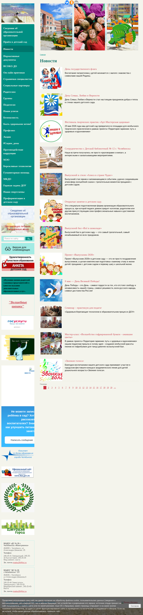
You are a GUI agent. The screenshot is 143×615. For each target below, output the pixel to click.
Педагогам (9, 104)
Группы (7, 98)
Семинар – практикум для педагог (83, 307)
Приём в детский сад (15, 42)
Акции (7, 137)
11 (80, 388)
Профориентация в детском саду (14, 200)
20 (111, 388)
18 (104, 388)
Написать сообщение (22, 440)
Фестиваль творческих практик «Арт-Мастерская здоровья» (97, 122)
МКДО (7, 179)
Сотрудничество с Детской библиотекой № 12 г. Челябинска (97, 148)
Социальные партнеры (16, 85)
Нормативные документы (11, 57)
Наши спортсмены (13, 192)
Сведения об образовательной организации (13, 31)
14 (90, 388)
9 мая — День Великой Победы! (82, 281)
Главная (43, 54)
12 (83, 388)
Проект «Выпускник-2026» (79, 254)
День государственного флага (81, 69)
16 (97, 388)
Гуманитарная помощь (16, 172)
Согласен (135, 606)
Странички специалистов (17, 79)
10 (76, 388)
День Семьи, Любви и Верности (82, 95)
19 (108, 388)
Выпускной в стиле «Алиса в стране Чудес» (89, 175)
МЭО (6, 159)
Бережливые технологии (17, 166)
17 (101, 388)
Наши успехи (10, 111)
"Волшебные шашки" (18, 304)
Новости (8, 49)
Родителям (9, 92)
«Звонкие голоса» (74, 360)
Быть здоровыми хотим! (17, 124)
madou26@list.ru (20, 563)
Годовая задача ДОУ (14, 185)
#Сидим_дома (11, 143)
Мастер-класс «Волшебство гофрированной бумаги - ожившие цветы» (99, 335)
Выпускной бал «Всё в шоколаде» (83, 228)
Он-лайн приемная (14, 72)
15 (94, 388)
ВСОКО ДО (10, 66)
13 (87, 388)
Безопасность (11, 117)
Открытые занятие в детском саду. (83, 201)
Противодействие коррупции (13, 151)
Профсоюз (9, 130)
